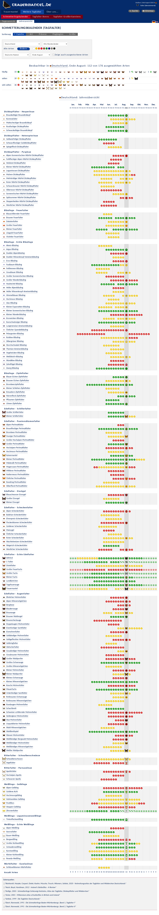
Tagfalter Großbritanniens (67, 17)
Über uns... (52, 12)
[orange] (39, 48)
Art (31, 34)
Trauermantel (11, 12)
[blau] (49, 48)
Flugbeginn (58, 34)
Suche (135, 11)
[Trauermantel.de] (6, 4)
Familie (20, 34)
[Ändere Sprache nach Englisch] (157, 22)
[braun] (44, 48)
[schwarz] (54, 48)
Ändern (23, 49)
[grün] (47, 48)
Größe (72, 34)
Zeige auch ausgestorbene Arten (71, 55)
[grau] (52, 48)
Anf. (71, 107)
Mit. (73, 107)
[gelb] (36, 48)
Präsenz (43, 34)
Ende (75, 107)
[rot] (41, 48)
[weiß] (34, 48)
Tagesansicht (8, 21)
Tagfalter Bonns (40, 17)
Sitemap (149, 11)
